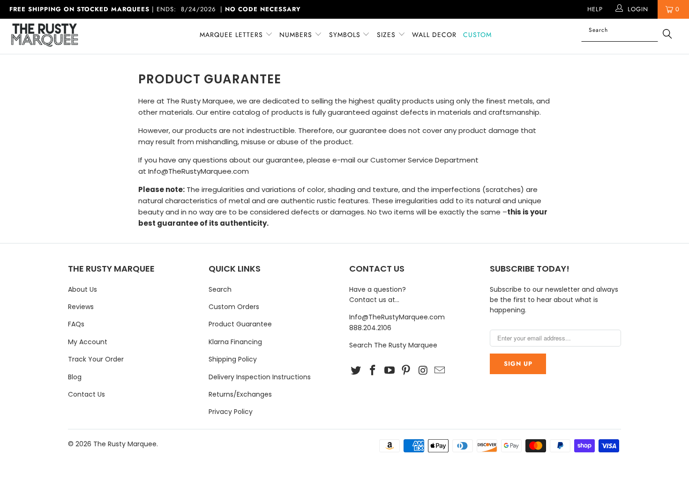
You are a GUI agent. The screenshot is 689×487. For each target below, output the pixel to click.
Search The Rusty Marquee (393, 345)
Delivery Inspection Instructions (260, 377)
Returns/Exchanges (240, 394)
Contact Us (86, 394)
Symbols (346, 34)
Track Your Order (96, 359)
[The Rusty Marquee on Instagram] (423, 371)
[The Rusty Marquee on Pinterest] (406, 371)
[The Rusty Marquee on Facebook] (373, 371)
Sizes (386, 34)
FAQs (76, 324)
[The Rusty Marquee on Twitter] (356, 371)
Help (595, 9)
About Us (82, 289)
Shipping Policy (233, 359)
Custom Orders (234, 306)
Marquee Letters (231, 34)
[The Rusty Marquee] (59, 36)
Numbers (297, 34)
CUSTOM (477, 34)
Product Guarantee (240, 324)
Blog (75, 377)
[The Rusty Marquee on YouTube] (389, 371)
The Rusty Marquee (125, 444)
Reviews (81, 306)
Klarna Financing (235, 342)
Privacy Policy (231, 411)
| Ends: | (155, 9)
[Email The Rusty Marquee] (440, 371)
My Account (87, 342)
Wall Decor (434, 34)
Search (220, 289)
